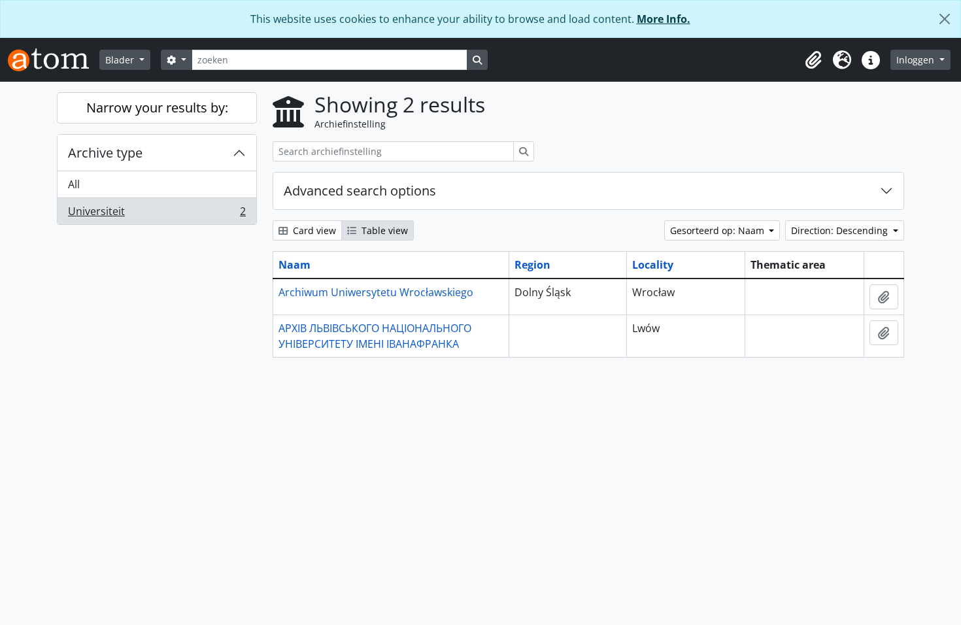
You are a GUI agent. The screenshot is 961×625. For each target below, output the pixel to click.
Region (532, 265)
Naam (294, 265)
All (74, 184)
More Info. (663, 19)
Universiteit (156, 214)
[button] (813, 60)
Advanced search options (360, 190)
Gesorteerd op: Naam (718, 230)
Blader (121, 60)
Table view (383, 230)
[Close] (944, 19)
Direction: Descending (840, 230)
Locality (652, 265)
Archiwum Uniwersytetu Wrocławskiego (375, 292)
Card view (313, 230)
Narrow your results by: (157, 107)
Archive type (105, 152)
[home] (53, 59)
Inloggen (916, 60)
